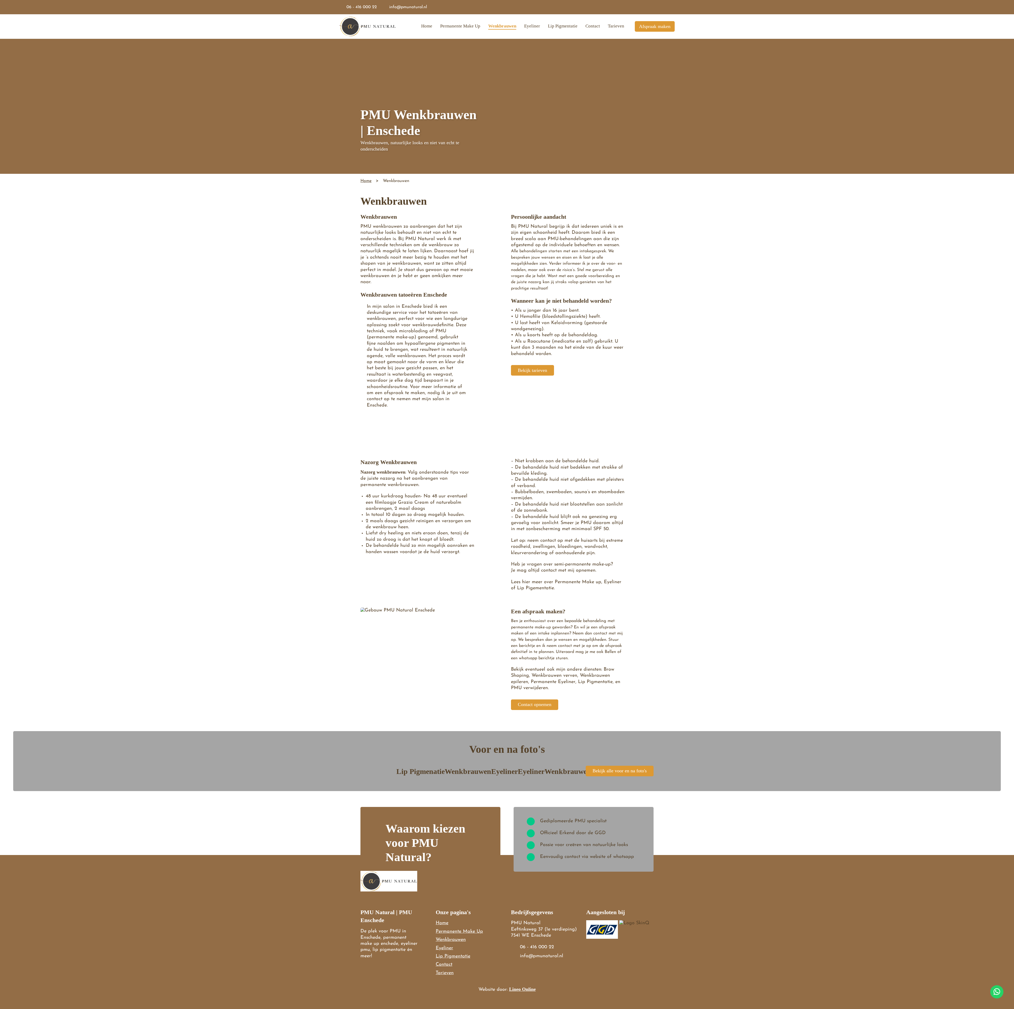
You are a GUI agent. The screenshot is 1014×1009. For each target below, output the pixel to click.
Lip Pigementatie (535, 588)
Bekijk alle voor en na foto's (620, 770)
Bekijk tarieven (532, 370)
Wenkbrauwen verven (554, 675)
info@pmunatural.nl (408, 7)
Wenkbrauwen (502, 26)
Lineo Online (522, 989)
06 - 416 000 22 (361, 7)
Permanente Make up (578, 582)
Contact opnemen (534, 704)
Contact (592, 26)
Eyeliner (532, 26)
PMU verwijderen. (530, 688)
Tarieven (616, 26)
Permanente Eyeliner (553, 682)
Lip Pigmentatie (563, 26)
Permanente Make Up (460, 26)
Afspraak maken (654, 26)
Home (426, 26)
